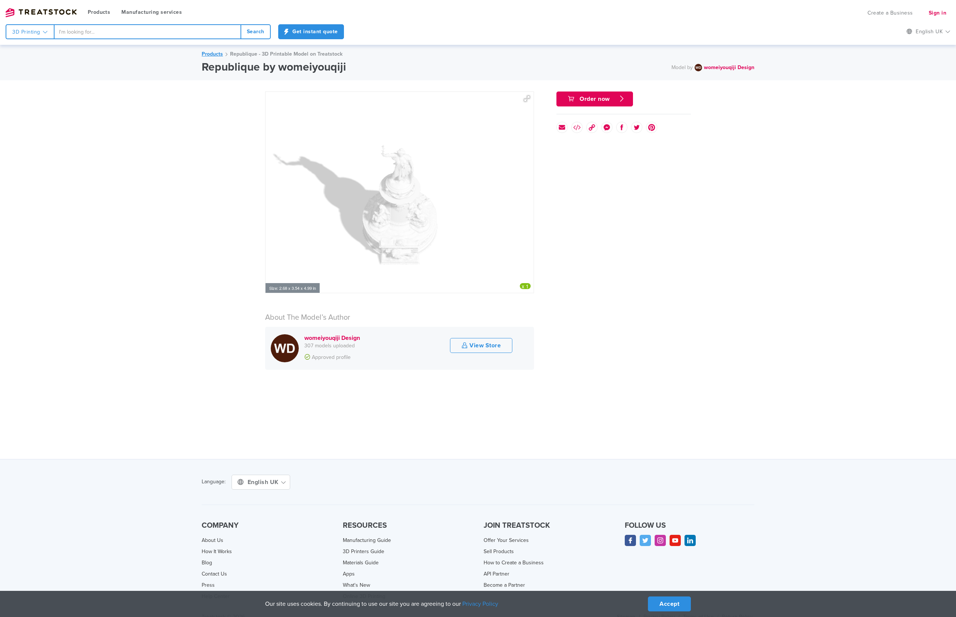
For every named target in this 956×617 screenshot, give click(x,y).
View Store (484, 345)
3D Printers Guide (363, 551)
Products (99, 12)
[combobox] (147, 31)
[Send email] (562, 127)
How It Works (217, 551)
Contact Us (214, 574)
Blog (207, 562)
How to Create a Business (514, 562)
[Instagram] (660, 540)
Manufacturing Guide (367, 540)
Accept (669, 604)
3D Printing (27, 32)
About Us (212, 540)
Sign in (938, 13)
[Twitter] (645, 540)
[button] (527, 99)
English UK (264, 482)
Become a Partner (504, 585)
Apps (349, 574)
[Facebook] (630, 540)
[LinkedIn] (690, 540)
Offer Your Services (506, 540)
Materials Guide (361, 562)
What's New (356, 585)
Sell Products (499, 551)
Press (208, 585)
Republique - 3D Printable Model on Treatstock (286, 54)
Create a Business (890, 13)
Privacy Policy (480, 604)
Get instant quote (314, 31)
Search (255, 31)
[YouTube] (675, 540)
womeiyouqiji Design (729, 67)
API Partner (496, 574)
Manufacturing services (151, 12)
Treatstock (41, 12)
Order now (595, 99)
